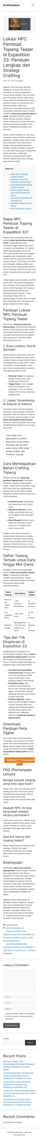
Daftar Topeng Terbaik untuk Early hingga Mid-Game (20, 192)
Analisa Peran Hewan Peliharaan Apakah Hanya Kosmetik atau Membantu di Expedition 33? (16, 1084)
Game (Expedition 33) (15, 928)
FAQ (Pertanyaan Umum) (21, 208)
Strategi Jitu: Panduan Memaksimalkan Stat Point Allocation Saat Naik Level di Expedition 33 (19, 1093)
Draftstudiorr (11, 5)
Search (6, 1039)
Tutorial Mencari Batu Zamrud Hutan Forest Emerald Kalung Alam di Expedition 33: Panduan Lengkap (18, 1075)
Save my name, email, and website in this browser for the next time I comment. (20, 1016)
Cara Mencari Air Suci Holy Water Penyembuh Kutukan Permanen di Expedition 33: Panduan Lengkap (17, 1102)
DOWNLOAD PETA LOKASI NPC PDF (21, 761)
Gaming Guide (12, 925)
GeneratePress (19, 1135)
